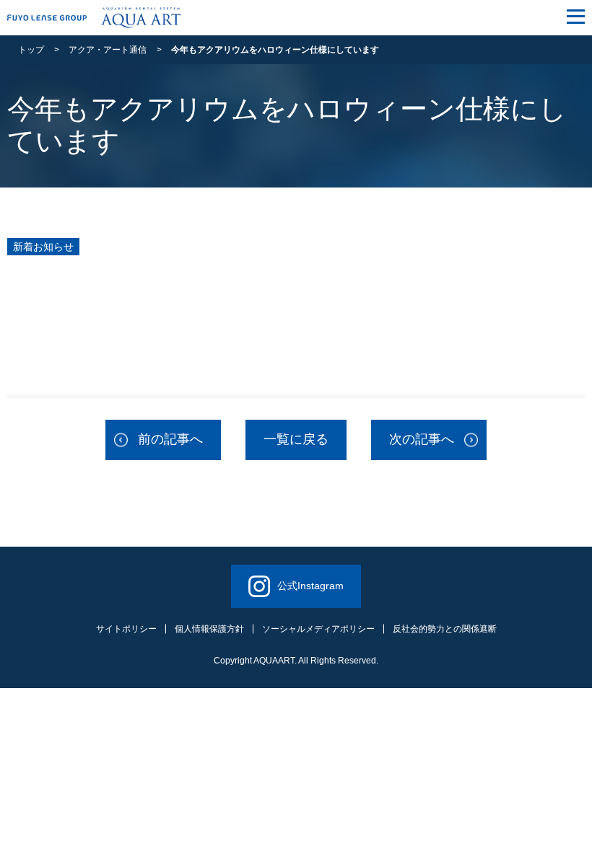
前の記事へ (170, 439)
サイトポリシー (126, 629)
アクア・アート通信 (108, 50)
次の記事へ (421, 439)
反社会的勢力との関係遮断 (445, 629)
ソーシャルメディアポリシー (318, 629)
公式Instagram (310, 585)
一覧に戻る (296, 439)
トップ (31, 50)
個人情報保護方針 (209, 629)
